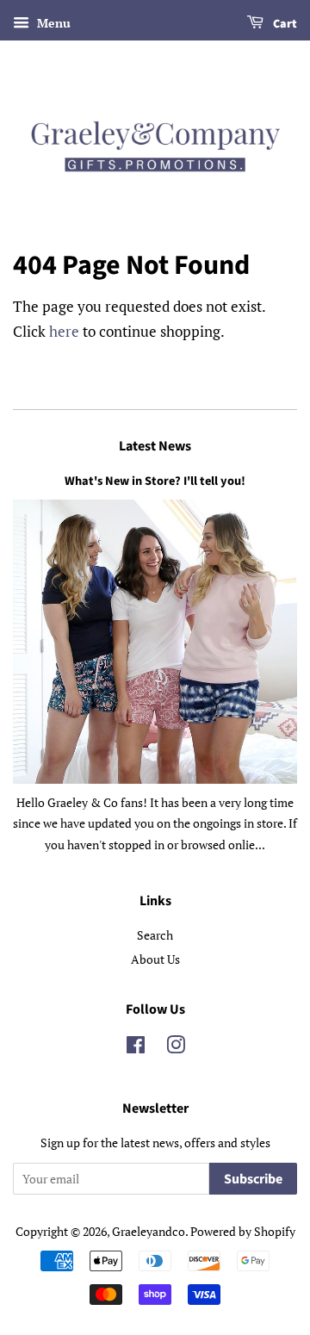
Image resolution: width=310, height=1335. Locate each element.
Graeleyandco (148, 1231)
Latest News (155, 446)
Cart (283, 24)
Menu (52, 23)
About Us (155, 959)
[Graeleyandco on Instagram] (175, 1048)
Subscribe (253, 1179)
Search (155, 935)
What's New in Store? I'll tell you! (155, 481)
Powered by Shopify (242, 1231)
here (64, 331)
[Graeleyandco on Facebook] (136, 1048)
